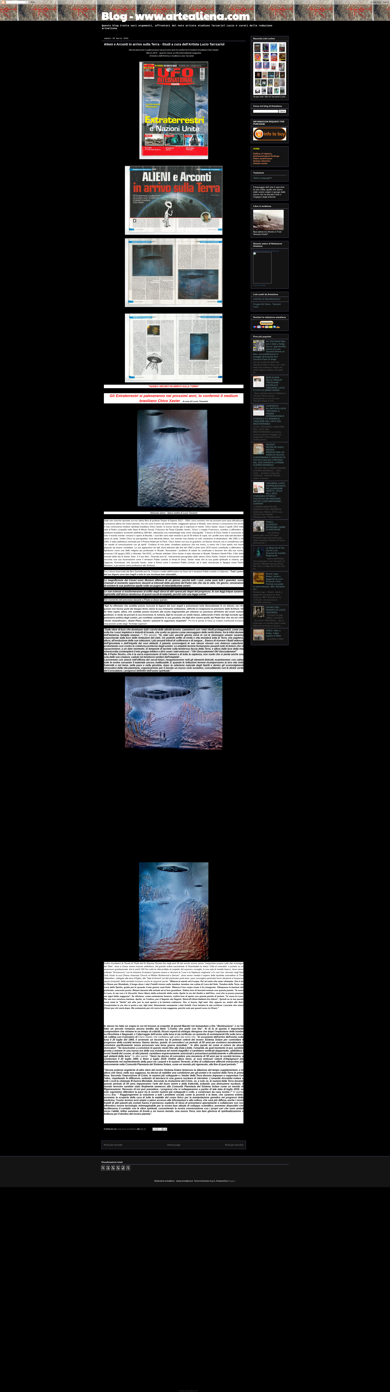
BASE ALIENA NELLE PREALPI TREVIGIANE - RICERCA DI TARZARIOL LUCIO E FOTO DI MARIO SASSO (269, 383)
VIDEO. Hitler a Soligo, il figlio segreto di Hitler (273, 633)
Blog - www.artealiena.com (175, 15)
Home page (173, 1144)
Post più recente (113, 1144)
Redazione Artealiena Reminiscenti (266, 251)
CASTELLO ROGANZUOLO (266, 299)
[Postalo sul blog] (156, 1129)
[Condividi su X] (159, 1129)
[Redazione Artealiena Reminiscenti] (262, 282)
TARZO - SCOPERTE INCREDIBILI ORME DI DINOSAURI (275, 526)
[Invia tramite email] (154, 1129)
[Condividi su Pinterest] (165, 1129)
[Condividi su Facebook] (162, 1129)
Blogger (231, 1181)
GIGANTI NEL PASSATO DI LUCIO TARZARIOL (275, 610)
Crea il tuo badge (259, 285)
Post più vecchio (234, 1144)
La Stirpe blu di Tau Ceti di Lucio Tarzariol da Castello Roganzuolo (275, 552)
